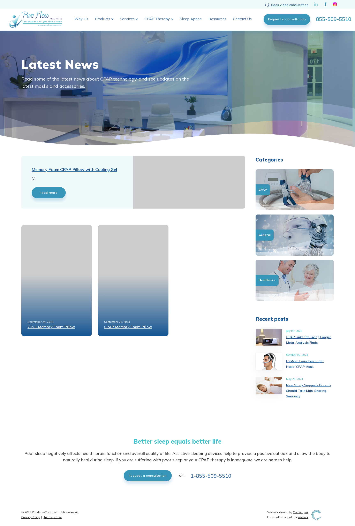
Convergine (300, 512)
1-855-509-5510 (211, 475)
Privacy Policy (30, 517)
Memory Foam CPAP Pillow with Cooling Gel (74, 169)
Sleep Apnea (191, 18)
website (303, 517)
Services (127, 18)
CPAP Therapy (157, 18)
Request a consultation (287, 19)
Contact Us (242, 18)
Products (102, 18)
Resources (217, 18)
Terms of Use (53, 517)
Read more (49, 193)
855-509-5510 (333, 19)
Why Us (81, 18)
